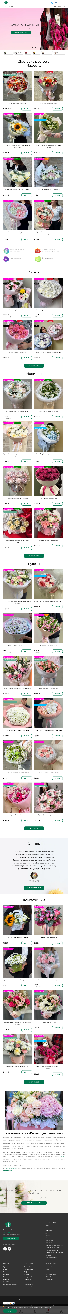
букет (62, 1156)
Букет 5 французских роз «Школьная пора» (18, 189)
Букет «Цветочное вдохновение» (48, 815)
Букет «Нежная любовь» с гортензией (48, 189)
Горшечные (7, 1277)
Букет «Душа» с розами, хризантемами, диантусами (48, 233)
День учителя (28, 1269)
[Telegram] (52, 2)
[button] (32, 47)
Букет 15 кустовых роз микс (48, 103)
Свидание (49, 1272)
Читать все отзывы (34, 888)
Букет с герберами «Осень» (17, 310)
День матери (28, 1284)
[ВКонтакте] (55, 2)
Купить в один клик (18, 99)
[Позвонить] (63, 2)
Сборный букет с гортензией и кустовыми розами (18, 602)
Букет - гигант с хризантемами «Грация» (48, 352)
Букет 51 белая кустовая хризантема (18, 730)
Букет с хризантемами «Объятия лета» (17, 773)
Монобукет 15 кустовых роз (48, 498)
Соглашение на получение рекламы (54, 1254)
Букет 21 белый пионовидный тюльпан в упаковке (48, 146)
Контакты (49, 1230)
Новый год (27, 1279)
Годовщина (49, 1279)
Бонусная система (51, 1257)
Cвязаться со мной (34, 1203)
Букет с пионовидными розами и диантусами (48, 601)
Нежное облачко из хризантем (17, 646)
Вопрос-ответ (50, 1240)
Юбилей (48, 1277)
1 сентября (27, 1267)
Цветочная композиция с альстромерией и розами (17, 1023)
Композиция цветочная (48, 1022)
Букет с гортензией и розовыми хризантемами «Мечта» (18, 233)
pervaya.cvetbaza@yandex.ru (11, 1235)
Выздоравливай (51, 1274)
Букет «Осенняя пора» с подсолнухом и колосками (18, 146)
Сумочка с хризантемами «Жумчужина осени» (18, 980)
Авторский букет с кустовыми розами (17, 411)
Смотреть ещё (34, 366)
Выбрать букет (18, 32)
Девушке (48, 1269)
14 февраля (28, 1272)
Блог (47, 1228)
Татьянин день (29, 1282)
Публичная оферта (52, 1250)
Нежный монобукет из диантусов (48, 773)
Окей (10, 1311)
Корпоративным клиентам (54, 1245)
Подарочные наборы (10, 1284)
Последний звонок (30, 1287)
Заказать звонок (11, 1238)
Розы (5, 1269)
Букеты (5, 1267)
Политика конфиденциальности (42, 1307)
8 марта (27, 1274)
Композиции (7, 1272)
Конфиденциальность (53, 1247)
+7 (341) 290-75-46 (8, 1232)
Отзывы (48, 1238)
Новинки (6, 1279)
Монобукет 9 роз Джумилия (17, 352)
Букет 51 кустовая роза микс (17, 103)
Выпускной (28, 1277)
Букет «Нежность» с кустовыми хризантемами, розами (17, 455)
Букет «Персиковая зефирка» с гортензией (48, 730)
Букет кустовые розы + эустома (48, 688)
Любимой (49, 1267)
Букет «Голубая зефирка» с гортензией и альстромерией (48, 455)
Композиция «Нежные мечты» (48, 540)
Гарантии (49, 1243)
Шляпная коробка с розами (48, 937)
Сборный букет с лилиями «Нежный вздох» (17, 688)
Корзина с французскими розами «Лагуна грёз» (18, 541)
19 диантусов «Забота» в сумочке (18, 498)
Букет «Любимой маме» (17, 815)
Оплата (48, 1235)
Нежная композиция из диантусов (48, 980)
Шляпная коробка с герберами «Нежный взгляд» (48, 1067)
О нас (47, 1225)
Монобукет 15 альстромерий (48, 646)
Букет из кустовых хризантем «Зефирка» (48, 310)
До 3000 (6, 1282)
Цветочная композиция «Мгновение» (17, 1066)
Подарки (6, 1274)
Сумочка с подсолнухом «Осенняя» (17, 937)
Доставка (49, 1233)
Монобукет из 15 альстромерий (48, 411)
